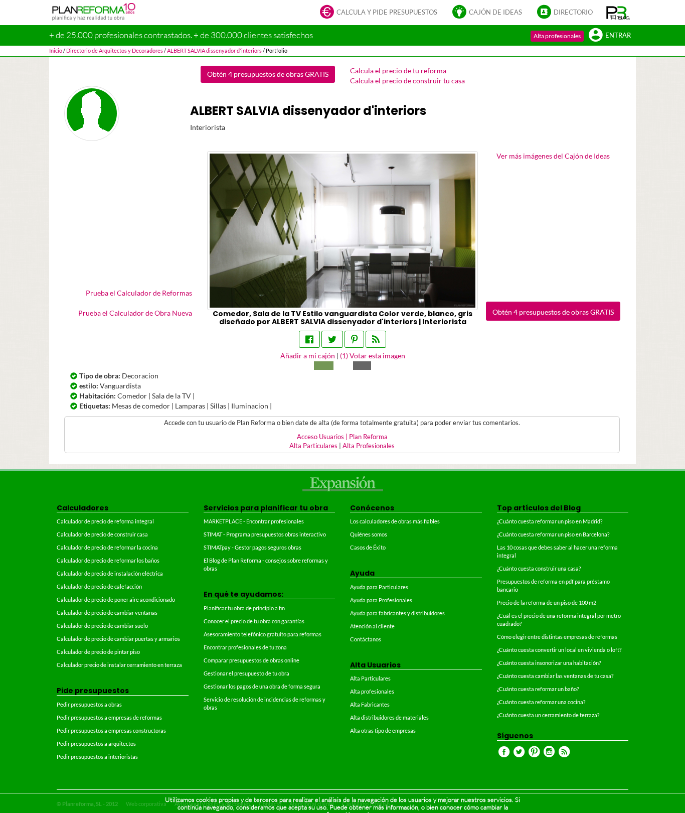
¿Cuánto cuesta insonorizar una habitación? (549, 662)
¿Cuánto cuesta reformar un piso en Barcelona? (553, 534)
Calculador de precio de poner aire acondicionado (116, 599)
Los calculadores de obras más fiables (395, 521)
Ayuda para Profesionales (381, 600)
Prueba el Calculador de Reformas (139, 293)
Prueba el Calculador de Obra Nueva (135, 313)
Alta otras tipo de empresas (383, 730)
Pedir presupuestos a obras (89, 704)
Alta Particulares (313, 446)
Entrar (618, 35)
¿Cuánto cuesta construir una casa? (539, 568)
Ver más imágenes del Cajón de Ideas (553, 156)
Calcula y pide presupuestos (386, 12)
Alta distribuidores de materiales (389, 717)
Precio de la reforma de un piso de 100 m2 (546, 602)
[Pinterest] (354, 339)
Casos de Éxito (368, 547)
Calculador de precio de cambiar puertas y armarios (118, 638)
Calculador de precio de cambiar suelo (102, 625)
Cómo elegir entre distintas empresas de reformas (557, 636)
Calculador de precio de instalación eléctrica (110, 573)
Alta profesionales (557, 36)
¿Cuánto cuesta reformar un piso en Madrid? (549, 521)
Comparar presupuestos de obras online (251, 660)
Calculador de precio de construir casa (102, 534)
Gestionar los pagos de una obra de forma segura (262, 686)
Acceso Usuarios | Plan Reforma (342, 437)
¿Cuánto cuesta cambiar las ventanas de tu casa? (555, 675)
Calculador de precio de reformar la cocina (107, 547)
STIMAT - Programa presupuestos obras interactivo (265, 534)
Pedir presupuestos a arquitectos (96, 743)
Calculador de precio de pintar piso (98, 651)
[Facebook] (309, 339)
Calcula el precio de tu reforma (398, 70)
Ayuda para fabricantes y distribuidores (397, 613)
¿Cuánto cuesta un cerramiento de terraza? (548, 715)
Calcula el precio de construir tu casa (407, 80)
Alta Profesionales (368, 446)
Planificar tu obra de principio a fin (244, 608)
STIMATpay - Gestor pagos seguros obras (252, 547)
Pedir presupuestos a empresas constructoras (111, 730)
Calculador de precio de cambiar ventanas (107, 612)
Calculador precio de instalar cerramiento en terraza (119, 664)
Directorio (573, 12)
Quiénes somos (368, 534)
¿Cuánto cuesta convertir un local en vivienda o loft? (559, 649)
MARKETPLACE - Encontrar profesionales (254, 521)
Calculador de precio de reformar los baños (108, 560)
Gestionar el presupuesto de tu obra (246, 673)
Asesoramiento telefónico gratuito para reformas (262, 634)
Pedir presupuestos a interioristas (97, 756)
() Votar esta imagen (372, 355)
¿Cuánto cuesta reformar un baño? (538, 689)
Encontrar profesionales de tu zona (245, 647)
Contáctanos (365, 639)
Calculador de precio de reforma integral (105, 521)
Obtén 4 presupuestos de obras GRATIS (267, 74)
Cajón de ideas (495, 12)
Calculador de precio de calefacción (99, 586)
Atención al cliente (372, 626)
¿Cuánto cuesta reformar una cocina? (541, 702)
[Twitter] (332, 339)
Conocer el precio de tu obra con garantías (254, 621)
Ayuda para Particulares (379, 587)
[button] (618, 12)
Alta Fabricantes (370, 704)
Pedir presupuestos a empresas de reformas (109, 717)
